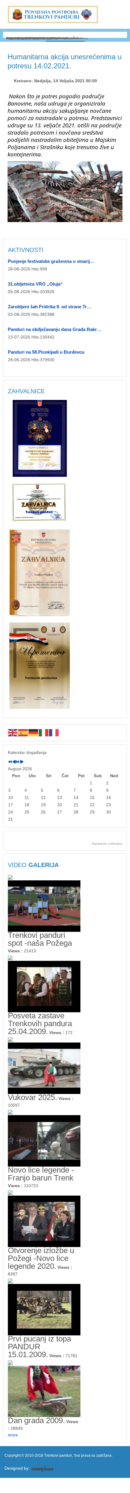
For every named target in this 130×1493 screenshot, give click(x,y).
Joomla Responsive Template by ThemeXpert (42, 1469)
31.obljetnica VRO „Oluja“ (35, 283)
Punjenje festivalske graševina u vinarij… (51, 261)
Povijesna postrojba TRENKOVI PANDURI (53, 14)
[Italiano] (44, 732)
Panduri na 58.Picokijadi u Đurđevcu (46, 352)
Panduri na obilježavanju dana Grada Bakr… (54, 329)
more (13, 1434)
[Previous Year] (10, 762)
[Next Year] (18, 762)
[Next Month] (22, 762)
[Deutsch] (33, 732)
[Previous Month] (14, 762)
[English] (13, 732)
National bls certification (107, 843)
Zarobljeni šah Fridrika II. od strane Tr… (49, 306)
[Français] (54, 732)
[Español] (23, 732)
